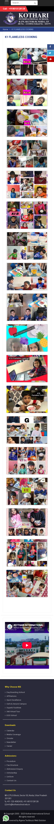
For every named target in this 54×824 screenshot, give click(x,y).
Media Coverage (14, 734)
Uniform (10, 777)
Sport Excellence (14, 700)
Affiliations (11, 696)
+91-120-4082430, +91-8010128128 (22, 801)
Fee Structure (12, 765)
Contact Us (11, 780)
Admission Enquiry (15, 769)
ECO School (12, 715)
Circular (10, 738)
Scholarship (12, 773)
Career (9, 746)
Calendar (10, 731)
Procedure (11, 761)
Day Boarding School (16, 692)
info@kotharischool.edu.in (18, 804)
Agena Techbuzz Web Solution (32, 820)
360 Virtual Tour (13, 711)
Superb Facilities (14, 708)
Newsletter (11, 742)
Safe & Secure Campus (16, 704)
